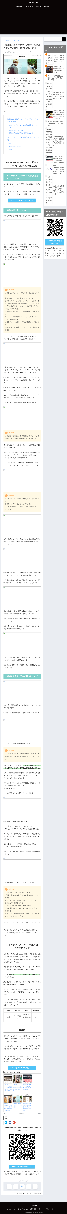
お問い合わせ (24, 1209)
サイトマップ (56, 1209)
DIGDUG (33, 2)
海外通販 (19, 6)
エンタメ (38, 6)
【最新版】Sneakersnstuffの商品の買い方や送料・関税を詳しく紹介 (17, 1087)
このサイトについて (13, 1209)
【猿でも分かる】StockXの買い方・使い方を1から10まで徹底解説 (27, 1087)
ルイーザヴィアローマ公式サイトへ (22, 200)
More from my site (15, 147)
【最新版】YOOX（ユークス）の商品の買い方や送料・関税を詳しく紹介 (27, 1107)
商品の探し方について (16, 130)
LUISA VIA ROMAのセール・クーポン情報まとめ (17, 1105)
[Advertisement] (33, 22)
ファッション (29, 6)
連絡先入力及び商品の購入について (21, 133)
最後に (9, 143)
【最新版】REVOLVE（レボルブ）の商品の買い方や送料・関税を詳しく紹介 (8, 1107)
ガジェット (47, 6)
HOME (34, 1205)
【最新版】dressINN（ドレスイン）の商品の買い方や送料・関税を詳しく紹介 (8, 1087)
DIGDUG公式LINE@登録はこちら (22, 1166)
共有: (11, 149)
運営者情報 (33, 1209)
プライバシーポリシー (44, 1209)
